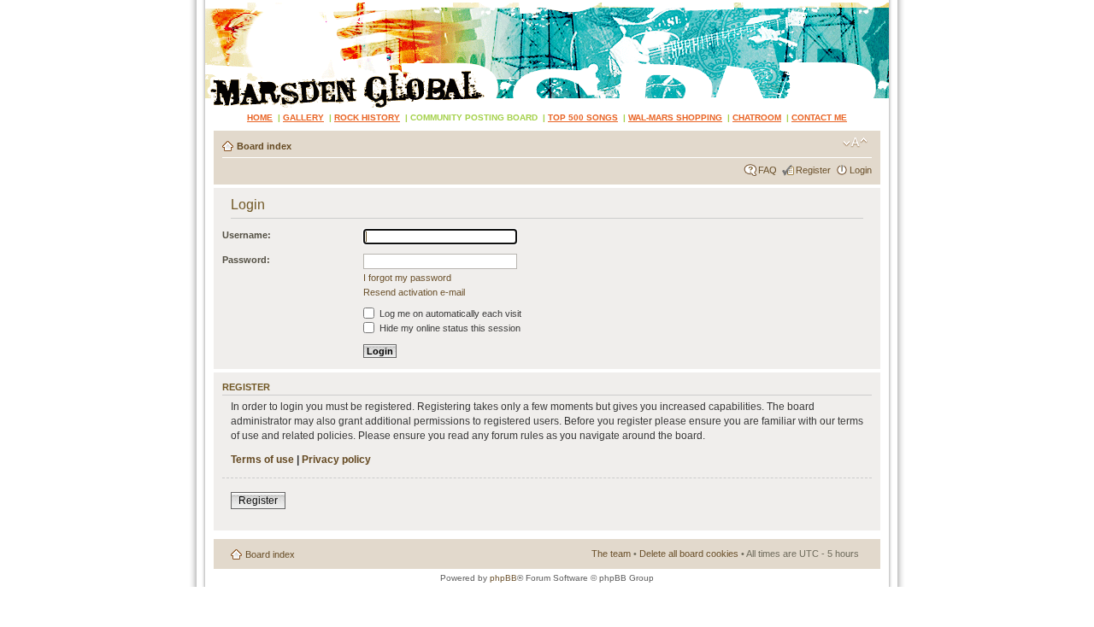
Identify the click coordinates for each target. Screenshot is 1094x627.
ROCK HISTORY (367, 117)
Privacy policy (336, 460)
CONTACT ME (819, 117)
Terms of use (262, 460)
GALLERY (303, 117)
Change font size (855, 142)
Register (813, 170)
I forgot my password (407, 277)
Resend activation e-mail (414, 292)
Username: (246, 235)
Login (861, 170)
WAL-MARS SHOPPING (675, 117)
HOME (260, 117)
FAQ (767, 170)
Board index (264, 146)
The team (611, 553)
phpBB (503, 578)
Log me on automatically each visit (449, 313)
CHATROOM (756, 117)
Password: (246, 260)
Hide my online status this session (449, 328)
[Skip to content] (547, 54)
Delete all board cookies (688, 553)
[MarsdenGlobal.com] (219, 6)
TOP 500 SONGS (583, 117)
